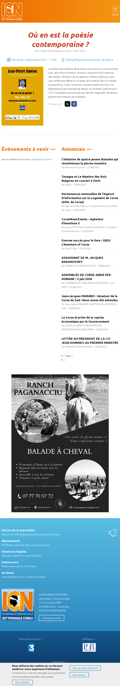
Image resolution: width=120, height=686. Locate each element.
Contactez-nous (51, 618)
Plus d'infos (22, 682)
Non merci (79, 674)
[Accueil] (13, 11)
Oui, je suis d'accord (85, 668)
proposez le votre (40, 159)
